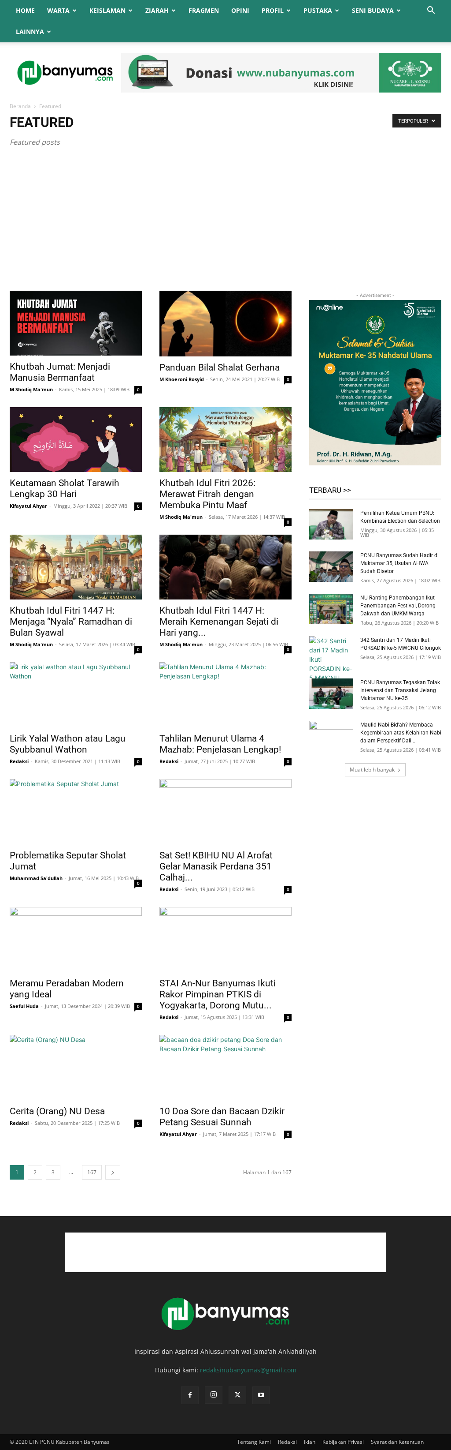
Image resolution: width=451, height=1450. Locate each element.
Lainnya (30, 31)
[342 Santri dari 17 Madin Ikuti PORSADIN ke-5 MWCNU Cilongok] (331, 664)
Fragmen (204, 10)
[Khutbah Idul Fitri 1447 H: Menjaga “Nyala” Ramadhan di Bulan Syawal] (76, 567)
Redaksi (19, 761)
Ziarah (157, 10)
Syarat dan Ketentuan (397, 1442)
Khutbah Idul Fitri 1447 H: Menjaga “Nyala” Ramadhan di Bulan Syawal (71, 621)
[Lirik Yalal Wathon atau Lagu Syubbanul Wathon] (76, 694)
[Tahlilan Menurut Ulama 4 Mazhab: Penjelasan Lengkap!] (225, 694)
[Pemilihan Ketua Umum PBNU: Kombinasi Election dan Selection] (331, 524)
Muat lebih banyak (372, 769)
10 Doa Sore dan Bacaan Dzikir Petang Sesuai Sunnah (222, 1117)
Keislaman (107, 10)
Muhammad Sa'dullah (36, 878)
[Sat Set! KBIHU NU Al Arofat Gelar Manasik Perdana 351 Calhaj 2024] (225, 811)
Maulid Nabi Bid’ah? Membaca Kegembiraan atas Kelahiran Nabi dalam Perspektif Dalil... (400, 733)
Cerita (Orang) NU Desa (57, 1111)
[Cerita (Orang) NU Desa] (76, 1067)
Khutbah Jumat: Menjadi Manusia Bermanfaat (60, 372)
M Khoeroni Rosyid (181, 379)
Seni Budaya (373, 10)
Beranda (20, 106)
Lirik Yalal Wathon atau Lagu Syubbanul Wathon (68, 744)
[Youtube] (261, 1395)
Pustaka (317, 10)
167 (91, 1172)
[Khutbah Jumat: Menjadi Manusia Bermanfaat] (76, 323)
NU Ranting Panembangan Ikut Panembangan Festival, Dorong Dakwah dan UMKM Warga (398, 606)
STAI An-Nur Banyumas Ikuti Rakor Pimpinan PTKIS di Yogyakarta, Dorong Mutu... (217, 994)
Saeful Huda (24, 1006)
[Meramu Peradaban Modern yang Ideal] (76, 939)
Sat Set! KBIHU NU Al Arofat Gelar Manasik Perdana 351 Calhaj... (216, 866)
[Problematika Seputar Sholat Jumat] (76, 811)
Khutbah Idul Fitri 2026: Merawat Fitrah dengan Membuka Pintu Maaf (207, 494)
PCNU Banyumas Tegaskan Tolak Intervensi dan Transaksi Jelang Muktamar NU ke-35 (400, 690)
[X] (237, 1395)
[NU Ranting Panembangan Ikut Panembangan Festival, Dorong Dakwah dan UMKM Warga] (331, 609)
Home (25, 10)
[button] (430, 11)
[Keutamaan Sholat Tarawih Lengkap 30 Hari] (76, 439)
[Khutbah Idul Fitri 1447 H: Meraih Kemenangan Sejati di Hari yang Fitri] (225, 567)
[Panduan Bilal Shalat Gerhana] (225, 323)
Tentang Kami (254, 1442)
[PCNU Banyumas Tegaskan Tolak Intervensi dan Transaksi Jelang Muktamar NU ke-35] (331, 693)
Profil (273, 10)
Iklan (309, 1442)
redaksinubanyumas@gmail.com (248, 1370)
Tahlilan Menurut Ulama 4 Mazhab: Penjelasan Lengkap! (220, 744)
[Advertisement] (225, 224)
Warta (58, 10)
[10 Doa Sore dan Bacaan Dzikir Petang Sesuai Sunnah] (225, 1067)
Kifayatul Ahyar (28, 505)
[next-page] (112, 1172)
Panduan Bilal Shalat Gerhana (219, 367)
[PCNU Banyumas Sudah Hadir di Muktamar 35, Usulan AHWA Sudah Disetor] (331, 566)
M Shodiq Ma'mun (31, 389)
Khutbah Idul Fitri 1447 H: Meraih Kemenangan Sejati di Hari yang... (218, 621)
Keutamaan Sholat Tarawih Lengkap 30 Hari (64, 488)
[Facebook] (190, 1395)
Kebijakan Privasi (343, 1442)
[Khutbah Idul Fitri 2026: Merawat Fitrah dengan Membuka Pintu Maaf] (225, 439)
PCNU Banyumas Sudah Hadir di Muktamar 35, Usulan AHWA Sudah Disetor (399, 563)
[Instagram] (213, 1395)
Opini (240, 10)
